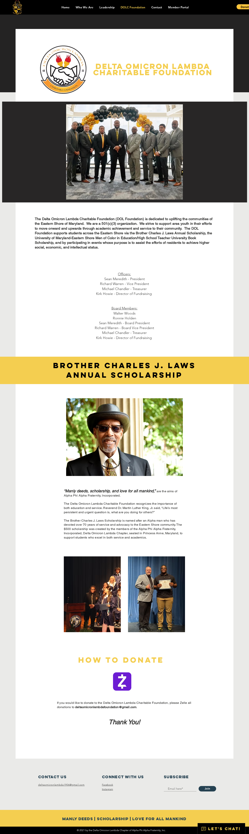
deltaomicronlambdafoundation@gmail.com (105, 707)
